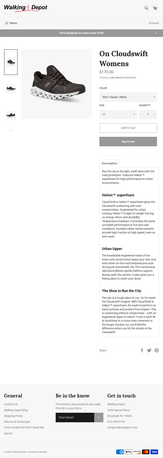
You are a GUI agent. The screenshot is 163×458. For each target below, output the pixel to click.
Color (103, 88)
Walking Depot (19, 452)
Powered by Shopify (37, 452)
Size (101, 105)
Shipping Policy (13, 416)
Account (154, 23)
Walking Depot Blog (16, 410)
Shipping (104, 77)
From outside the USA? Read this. (24, 427)
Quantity (144, 105)
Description (109, 163)
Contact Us (11, 404)
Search (8, 433)
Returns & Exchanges (17, 421)
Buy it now (128, 141)
